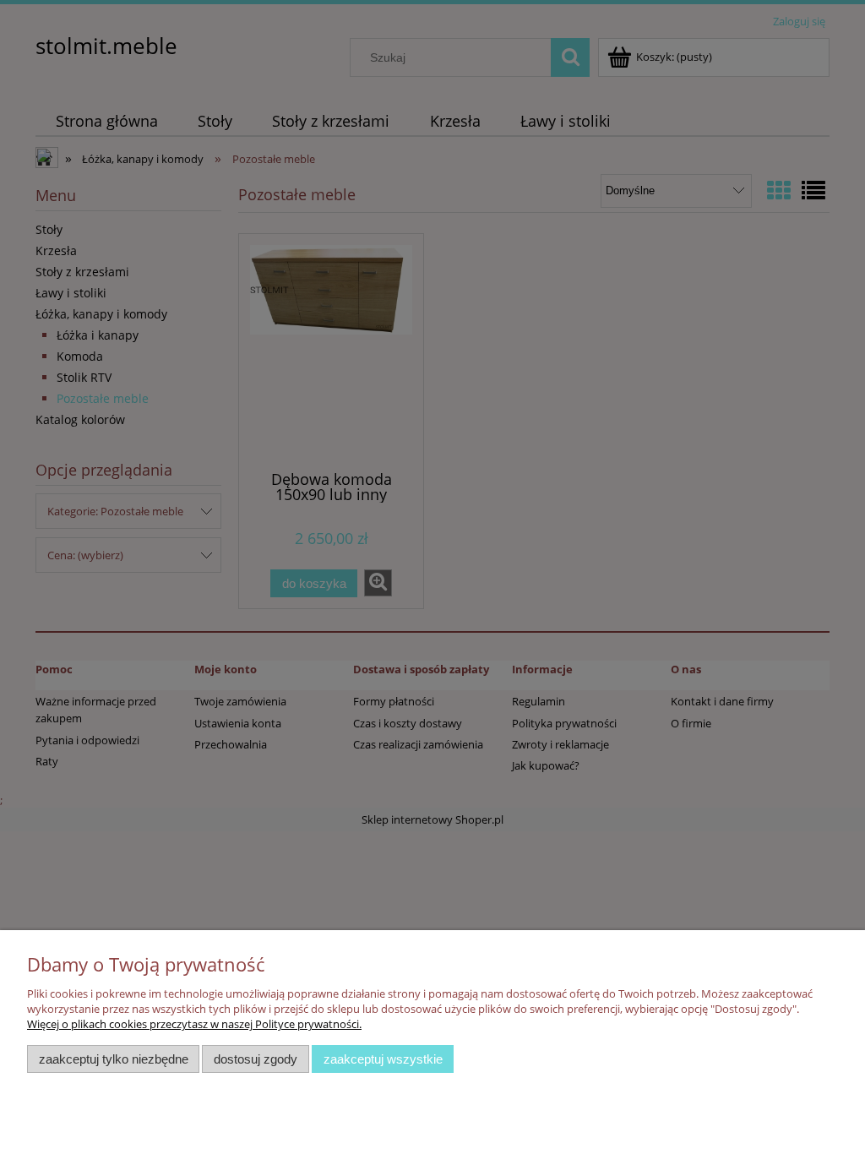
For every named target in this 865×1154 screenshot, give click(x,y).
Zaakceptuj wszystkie (383, 1059)
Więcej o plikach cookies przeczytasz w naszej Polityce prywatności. (194, 1024)
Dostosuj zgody (255, 1059)
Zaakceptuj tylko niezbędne (113, 1059)
